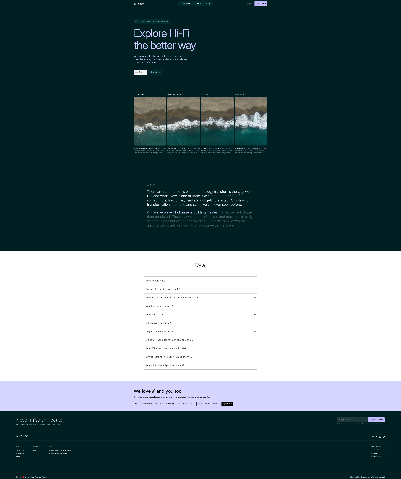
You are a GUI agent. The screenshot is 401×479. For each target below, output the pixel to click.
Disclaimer (374, 453)
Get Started (20, 450)
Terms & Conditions (378, 423)
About (35, 450)
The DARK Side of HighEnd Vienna (60, 450)
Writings (50, 446)
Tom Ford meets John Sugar (57, 453)
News (18, 457)
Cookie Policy (376, 456)
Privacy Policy (376, 446)
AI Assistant (20, 453)
